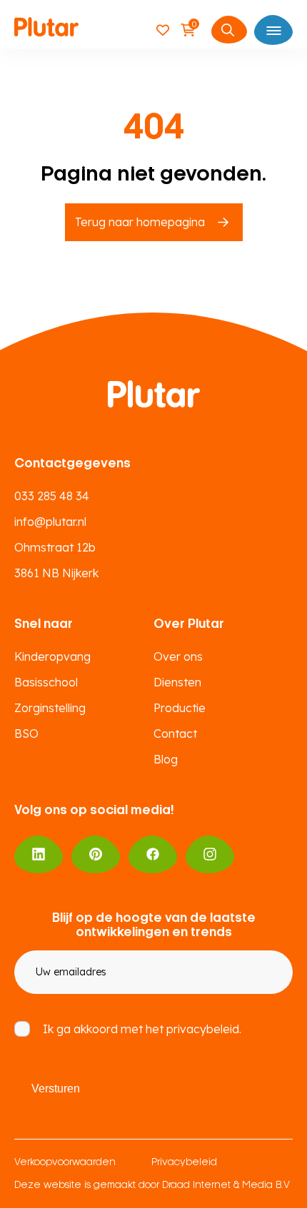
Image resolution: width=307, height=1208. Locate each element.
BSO (26, 733)
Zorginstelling (50, 708)
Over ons (178, 656)
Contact (175, 733)
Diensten (177, 682)
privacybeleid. (203, 1029)
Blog (166, 759)
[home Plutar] (46, 29)
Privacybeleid (184, 1162)
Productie (180, 708)
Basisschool (46, 682)
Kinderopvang (52, 656)
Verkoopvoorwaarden (65, 1162)
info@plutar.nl (50, 521)
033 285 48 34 (51, 496)
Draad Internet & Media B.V (226, 1185)
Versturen (55, 1088)
